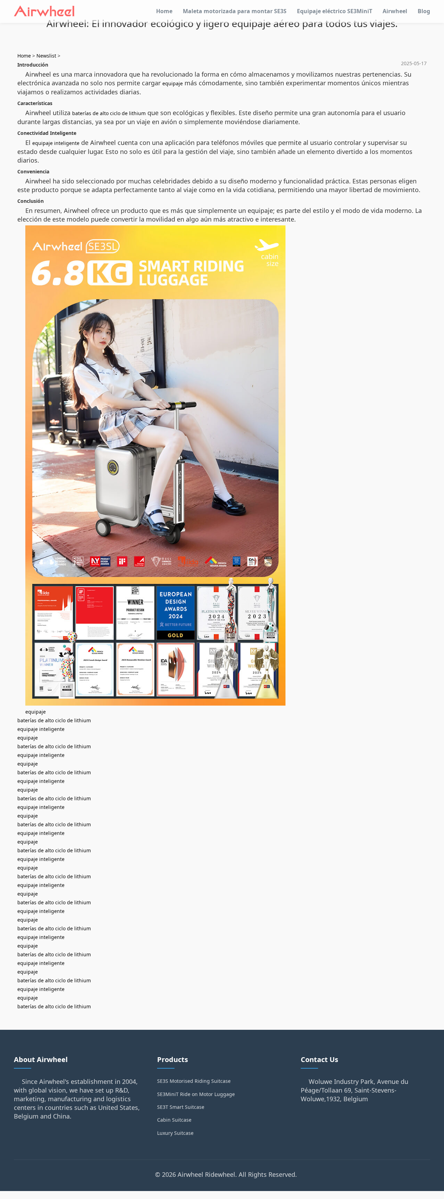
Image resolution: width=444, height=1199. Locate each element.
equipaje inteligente (55, 143)
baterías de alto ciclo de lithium (109, 113)
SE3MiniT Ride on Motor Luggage (196, 1094)
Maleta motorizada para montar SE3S (235, 11)
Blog (424, 11)
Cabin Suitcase (174, 1119)
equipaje (172, 83)
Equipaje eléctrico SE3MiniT (334, 11)
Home (164, 11)
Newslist (46, 55)
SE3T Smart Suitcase (180, 1107)
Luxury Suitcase (175, 1133)
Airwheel (395, 11)
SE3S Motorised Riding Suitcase (194, 1081)
